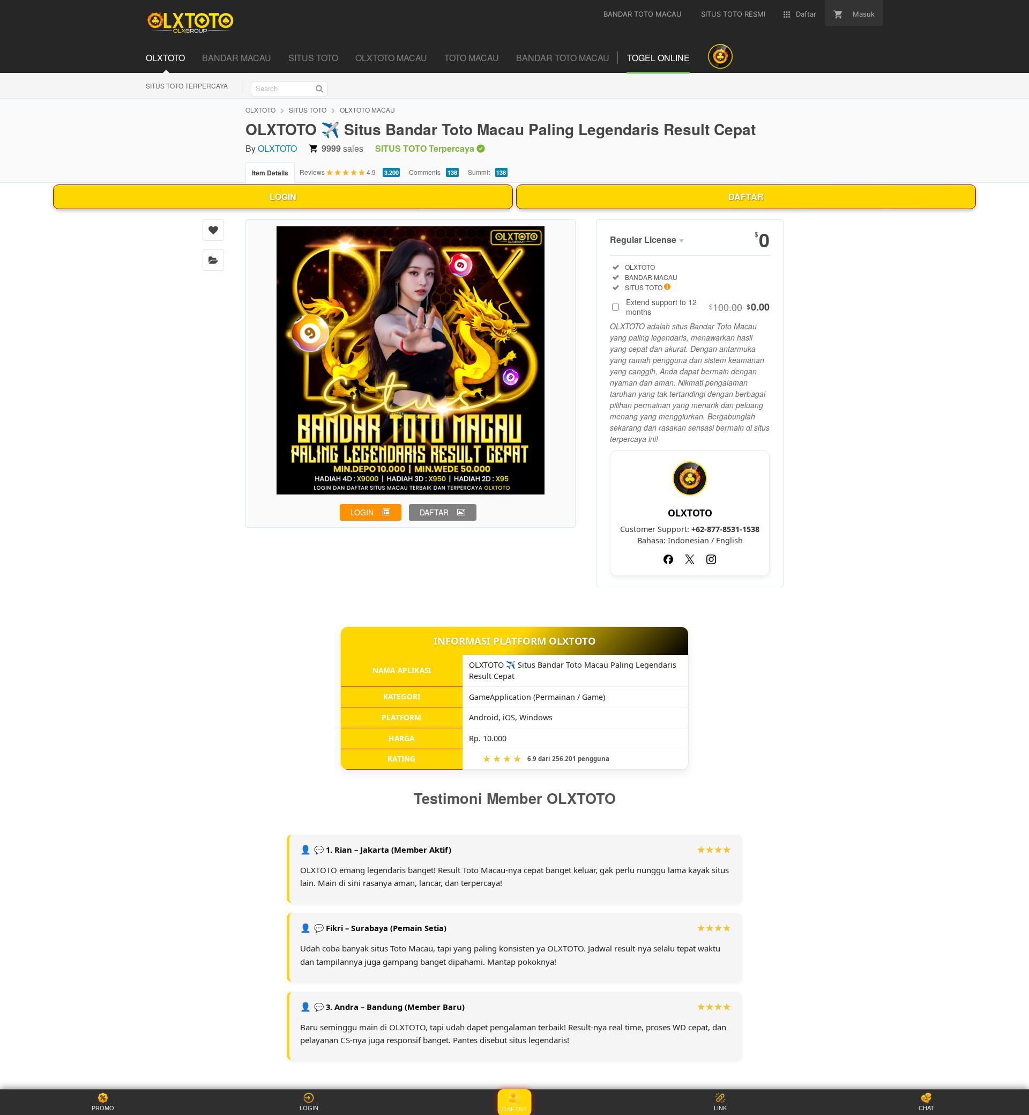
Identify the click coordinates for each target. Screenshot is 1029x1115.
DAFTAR (746, 196)
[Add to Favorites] (213, 230)
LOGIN (283, 196)
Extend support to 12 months (698, 306)
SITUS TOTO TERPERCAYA (187, 85)
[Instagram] (711, 559)
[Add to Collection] (213, 260)
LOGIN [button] (362, 512)
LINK (720, 1108)
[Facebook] (668, 559)
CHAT (926, 1108)
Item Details (270, 173)
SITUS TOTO (307, 109)
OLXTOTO (260, 109)
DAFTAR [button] (434, 512)
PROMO (103, 1108)
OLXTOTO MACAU (367, 109)
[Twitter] (689, 559)
